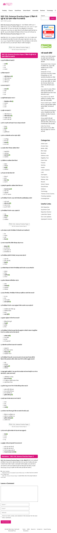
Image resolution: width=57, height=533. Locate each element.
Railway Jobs (44, 179)
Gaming (43, 165)
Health (43, 167)
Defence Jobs (45, 155)
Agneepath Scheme (46, 219)
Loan (42, 172)
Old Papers (44, 174)
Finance (11, 10)
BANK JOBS (44, 148)
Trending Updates (46, 196)
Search (43, 15)
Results (43, 181)
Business (42, 10)
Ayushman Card (45, 209)
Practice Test (44, 177)
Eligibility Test (45, 158)
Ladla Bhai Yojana (46, 214)
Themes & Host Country (47, 193)
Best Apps (44, 150)
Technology (50, 10)
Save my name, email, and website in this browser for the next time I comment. (19, 516)
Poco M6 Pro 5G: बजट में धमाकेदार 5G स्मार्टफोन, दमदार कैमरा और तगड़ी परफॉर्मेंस (47, 98)
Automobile (35, 10)
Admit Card (44, 143)
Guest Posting (47, 529)
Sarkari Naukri (26, 10)
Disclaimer (26, 530)
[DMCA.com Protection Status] (46, 47)
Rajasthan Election (46, 212)
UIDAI (28, 529)
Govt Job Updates (46, 216)
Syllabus (43, 189)
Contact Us (39, 529)
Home (24, 529)
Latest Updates (6, 471)
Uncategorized (45, 198)
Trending (4, 10)
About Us (33, 529)
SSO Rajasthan (45, 207)
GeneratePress (12, 530)
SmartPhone (18, 10)
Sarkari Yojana (45, 184)
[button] (55, 10)
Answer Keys (44, 146)
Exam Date (44, 160)
